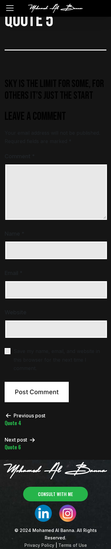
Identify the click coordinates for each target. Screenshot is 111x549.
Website (16, 312)
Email (14, 273)
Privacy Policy (39, 545)
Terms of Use (72, 545)
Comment (20, 156)
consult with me (55, 493)
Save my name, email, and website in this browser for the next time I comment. (57, 359)
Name (14, 233)
